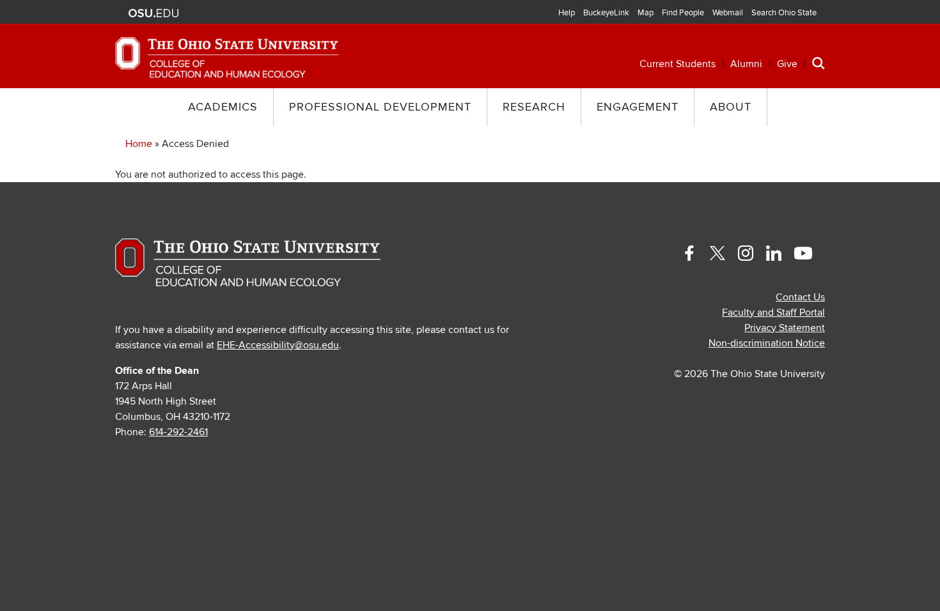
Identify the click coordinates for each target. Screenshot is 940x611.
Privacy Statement (784, 327)
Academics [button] (223, 107)
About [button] (730, 107)
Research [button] (534, 107)
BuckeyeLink (606, 13)
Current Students (677, 64)
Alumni (746, 64)
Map (646, 13)
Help (566, 13)
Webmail (727, 13)
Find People (683, 13)
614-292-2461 (178, 432)
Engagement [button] (637, 107)
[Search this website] (818, 62)
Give (787, 64)
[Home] (227, 56)
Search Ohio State (784, 13)
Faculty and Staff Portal (773, 312)
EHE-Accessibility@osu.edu (278, 345)
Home (138, 143)
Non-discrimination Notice (767, 343)
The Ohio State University (153, 13)
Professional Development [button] (380, 107)
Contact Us (800, 297)
